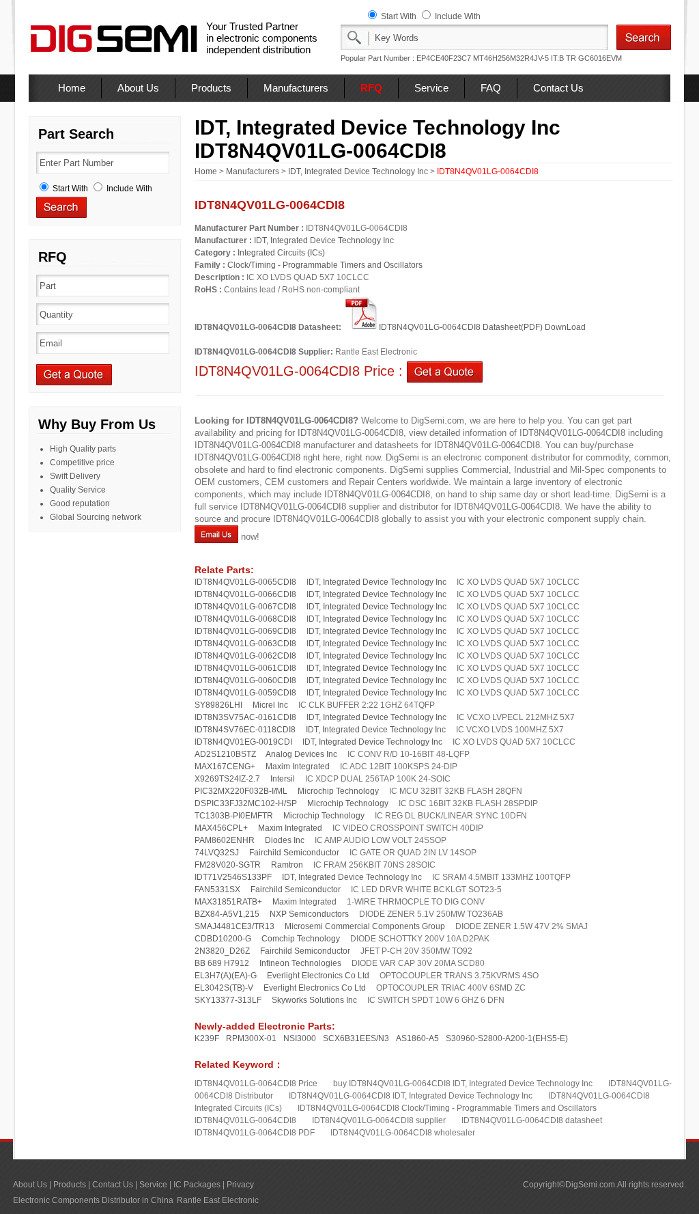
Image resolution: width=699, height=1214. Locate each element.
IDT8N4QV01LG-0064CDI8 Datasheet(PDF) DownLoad (482, 327)
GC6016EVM (600, 58)
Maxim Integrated (298, 766)
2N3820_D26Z (222, 951)
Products (211, 88)
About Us (138, 88)
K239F (207, 1038)
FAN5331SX (217, 889)
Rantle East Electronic (218, 1200)
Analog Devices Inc (301, 754)
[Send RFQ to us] (445, 370)
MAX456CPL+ (221, 828)
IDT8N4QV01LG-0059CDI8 (245, 693)
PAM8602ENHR (225, 840)
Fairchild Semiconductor (294, 852)
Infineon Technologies (300, 963)
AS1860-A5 (417, 1038)
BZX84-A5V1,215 (227, 914)
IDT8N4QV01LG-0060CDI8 (245, 680)
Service (431, 88)
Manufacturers (295, 88)
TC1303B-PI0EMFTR (234, 815)
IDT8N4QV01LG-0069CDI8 (245, 631)
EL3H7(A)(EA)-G (226, 975)
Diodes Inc (284, 840)
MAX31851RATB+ (228, 902)
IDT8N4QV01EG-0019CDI (243, 742)
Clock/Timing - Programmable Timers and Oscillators (325, 265)
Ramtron (287, 865)
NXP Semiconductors (309, 914)
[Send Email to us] (216, 537)
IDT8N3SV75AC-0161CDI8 (245, 717)
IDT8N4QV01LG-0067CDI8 (245, 606)
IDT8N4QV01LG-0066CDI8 (245, 594)
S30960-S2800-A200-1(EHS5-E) (507, 1038)
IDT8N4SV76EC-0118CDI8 (245, 729)
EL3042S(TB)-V (224, 988)
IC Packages (196, 1184)
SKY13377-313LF (228, 1000)
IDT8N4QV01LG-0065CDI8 (245, 582)
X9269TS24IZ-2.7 (227, 779)
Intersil (282, 779)
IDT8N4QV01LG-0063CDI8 (245, 643)
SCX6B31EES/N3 (356, 1038)
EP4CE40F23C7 (443, 58)
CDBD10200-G (223, 938)
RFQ (371, 88)
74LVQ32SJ (217, 852)
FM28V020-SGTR (228, 865)
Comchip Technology (300, 938)
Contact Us (558, 88)
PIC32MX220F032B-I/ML (241, 791)
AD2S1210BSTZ (225, 754)
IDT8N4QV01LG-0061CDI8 (245, 668)
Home (71, 88)
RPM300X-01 (251, 1038)
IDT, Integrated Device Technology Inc (358, 171)
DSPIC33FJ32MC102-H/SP (246, 803)
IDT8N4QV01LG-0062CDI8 (245, 656)
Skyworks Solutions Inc (314, 1000)
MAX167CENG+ (225, 766)
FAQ (491, 88)
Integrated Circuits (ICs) (281, 253)
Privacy (240, 1184)
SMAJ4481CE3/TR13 (234, 926)
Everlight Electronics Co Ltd (318, 975)
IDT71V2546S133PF (233, 877)
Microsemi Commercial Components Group (365, 926)
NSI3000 (299, 1038)
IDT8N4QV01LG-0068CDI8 (245, 619)
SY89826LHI (218, 705)
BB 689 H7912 (222, 963)
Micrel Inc (270, 705)
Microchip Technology (338, 791)
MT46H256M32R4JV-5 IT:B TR (524, 58)
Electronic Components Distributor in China (93, 1200)
